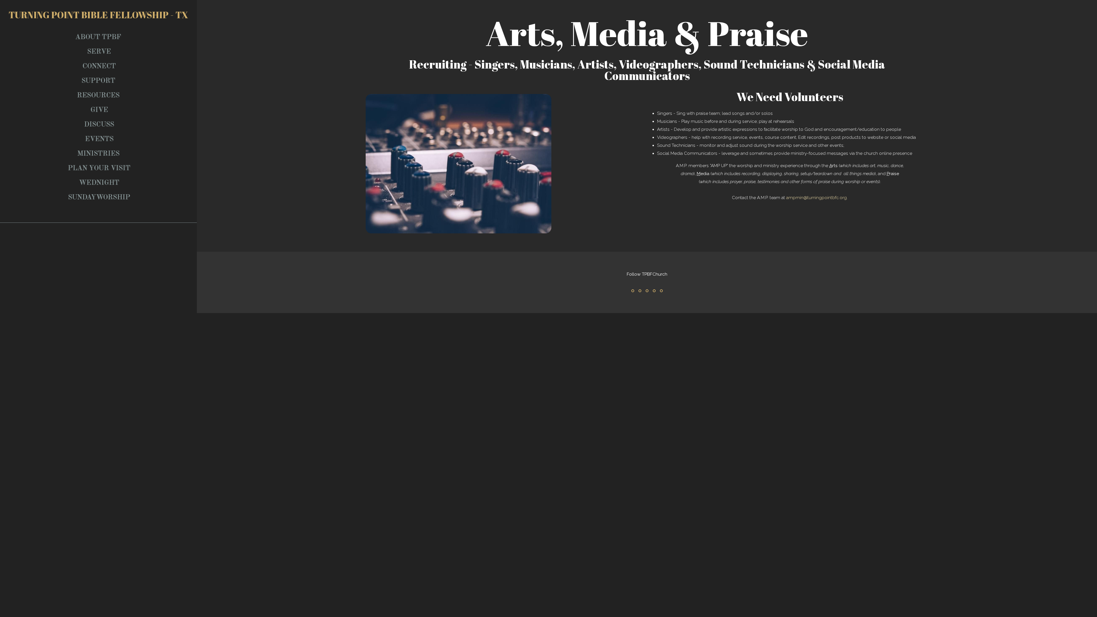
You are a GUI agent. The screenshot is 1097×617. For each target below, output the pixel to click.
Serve (99, 51)
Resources (99, 95)
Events (99, 139)
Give (99, 110)
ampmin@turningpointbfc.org (816, 197)
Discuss (99, 124)
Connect (99, 66)
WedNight (99, 183)
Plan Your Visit (99, 168)
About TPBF (99, 37)
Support (99, 81)
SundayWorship (99, 197)
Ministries (99, 153)
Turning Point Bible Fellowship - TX (98, 15)
